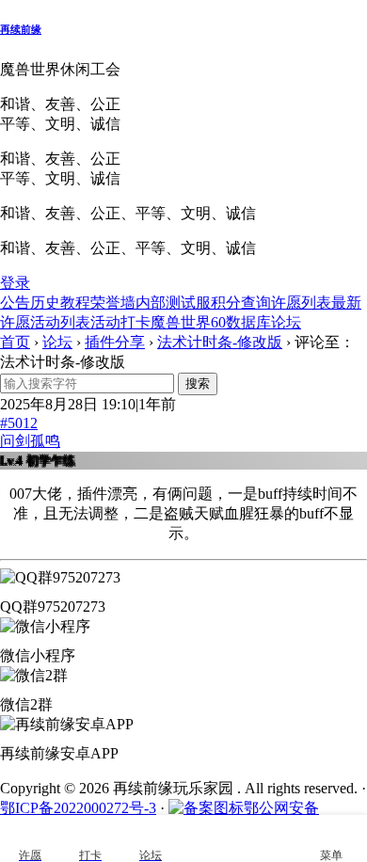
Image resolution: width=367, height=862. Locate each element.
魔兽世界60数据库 (211, 322)
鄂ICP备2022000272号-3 (78, 808)
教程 (75, 303)
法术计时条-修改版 (219, 342)
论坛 (286, 322)
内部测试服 (173, 303)
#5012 (19, 423)
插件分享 (115, 342)
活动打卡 (120, 322)
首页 (15, 342)
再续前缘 (20, 29)
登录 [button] (15, 283)
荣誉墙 (113, 303)
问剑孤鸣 (30, 441)
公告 (15, 303)
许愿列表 (301, 303)
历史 (45, 303)
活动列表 (60, 322)
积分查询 (241, 303)
